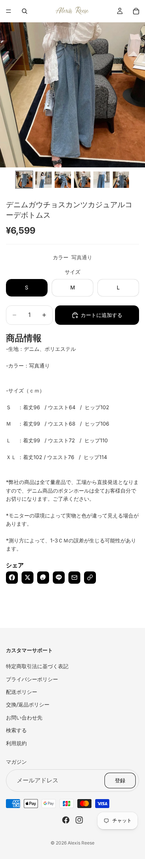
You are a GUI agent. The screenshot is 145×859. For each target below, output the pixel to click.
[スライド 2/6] (43, 180)
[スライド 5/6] (101, 180)
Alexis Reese (81, 843)
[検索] (24, 11)
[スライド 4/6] (82, 180)
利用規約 (16, 743)
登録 (120, 780)
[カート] (136, 11)
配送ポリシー (21, 692)
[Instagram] (79, 819)
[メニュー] (8, 11)
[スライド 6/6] (121, 180)
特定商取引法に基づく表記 (37, 666)
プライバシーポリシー (32, 679)
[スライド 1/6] (24, 180)
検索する (16, 730)
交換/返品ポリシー (27, 704)
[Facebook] (65, 819)
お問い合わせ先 (24, 717)
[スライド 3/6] (63, 180)
